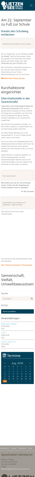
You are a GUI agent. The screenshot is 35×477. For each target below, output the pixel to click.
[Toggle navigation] (31, 5)
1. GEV (3, 333)
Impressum (22, 448)
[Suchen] (32, 299)
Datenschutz (4, 448)
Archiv (4, 305)
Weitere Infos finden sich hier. (14, 78)
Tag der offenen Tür (8, 342)
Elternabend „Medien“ (9, 324)
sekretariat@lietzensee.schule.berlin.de (15, 469)
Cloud (30, 448)
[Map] (17, 236)
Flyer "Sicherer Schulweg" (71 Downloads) (16, 265)
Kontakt (14, 448)
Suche (4, 293)
